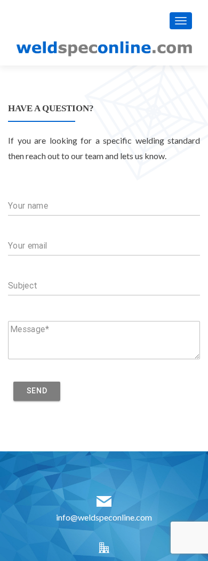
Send (37, 390)
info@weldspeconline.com (104, 517)
